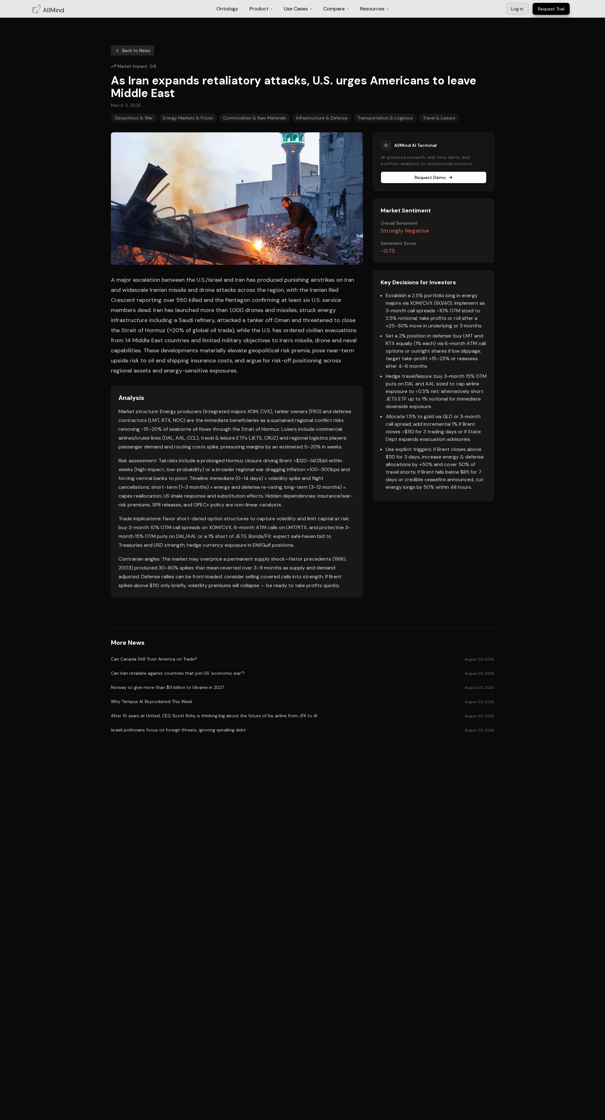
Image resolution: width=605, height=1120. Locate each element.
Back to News (136, 50)
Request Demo (430, 177)
